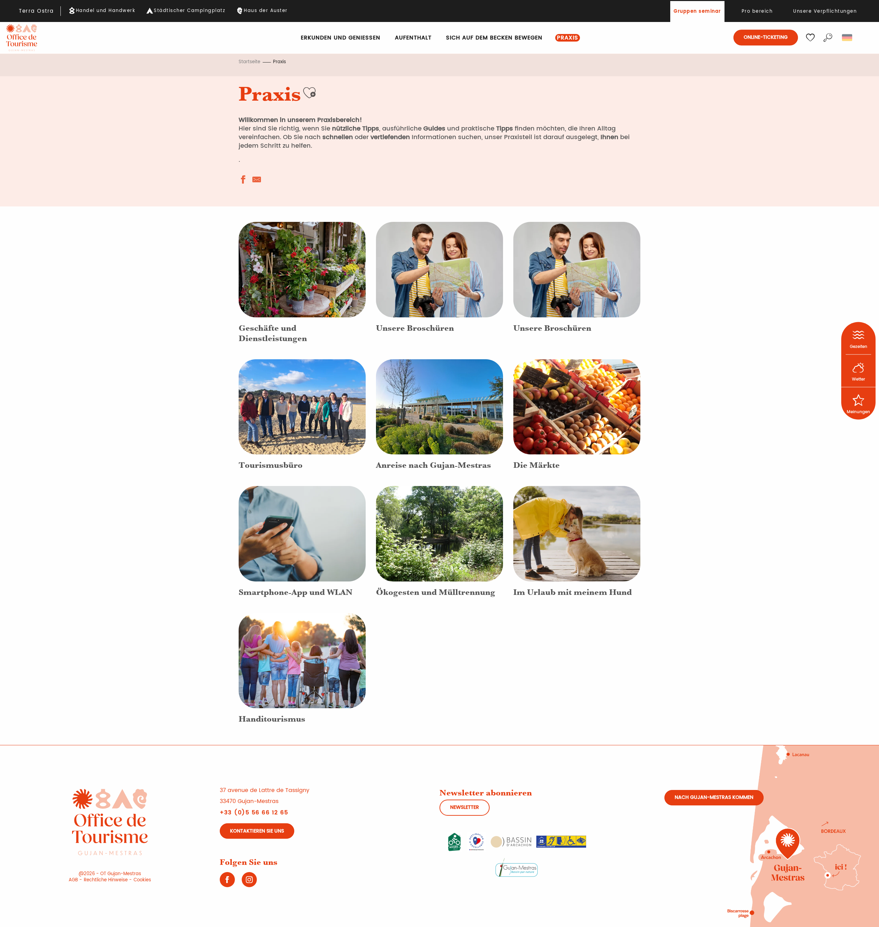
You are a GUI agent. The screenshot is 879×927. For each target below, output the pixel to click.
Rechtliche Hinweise (106, 880)
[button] (827, 37)
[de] (847, 37)
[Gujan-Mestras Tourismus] (21, 38)
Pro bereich (757, 11)
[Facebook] (227, 882)
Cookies (142, 880)
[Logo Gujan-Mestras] (516, 866)
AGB (73, 880)
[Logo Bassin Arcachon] (511, 841)
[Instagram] (249, 882)
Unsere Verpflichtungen (825, 11)
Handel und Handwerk (106, 11)
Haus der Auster (266, 11)
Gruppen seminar (697, 11)
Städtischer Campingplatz (189, 11)
